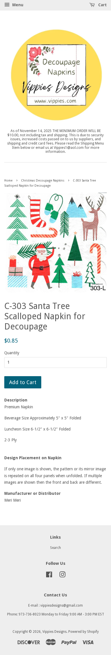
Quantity (11, 353)
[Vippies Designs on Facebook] (49, 576)
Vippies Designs (54, 632)
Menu (17, 5)
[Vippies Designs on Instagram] (62, 576)
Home (8, 180)
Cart (102, 5)
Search (55, 548)
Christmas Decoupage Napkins (42, 180)
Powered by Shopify (83, 632)
